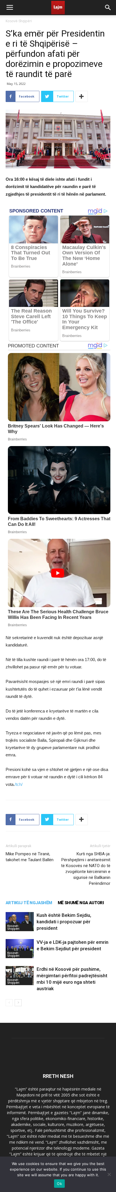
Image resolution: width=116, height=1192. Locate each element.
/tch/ (19, 784)
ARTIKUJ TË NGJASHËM (29, 902)
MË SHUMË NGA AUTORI (81, 902)
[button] (108, 7)
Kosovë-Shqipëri (19, 21)
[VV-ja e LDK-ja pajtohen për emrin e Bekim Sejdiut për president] (20, 948)
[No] (109, 1174)
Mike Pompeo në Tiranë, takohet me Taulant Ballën (29, 856)
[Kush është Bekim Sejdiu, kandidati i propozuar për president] (20, 921)
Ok (59, 1183)
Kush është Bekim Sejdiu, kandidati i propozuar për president (64, 921)
